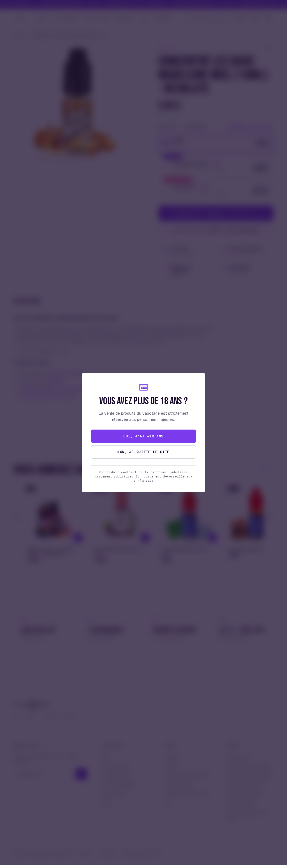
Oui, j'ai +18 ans (143, 436)
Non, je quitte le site (143, 452)
